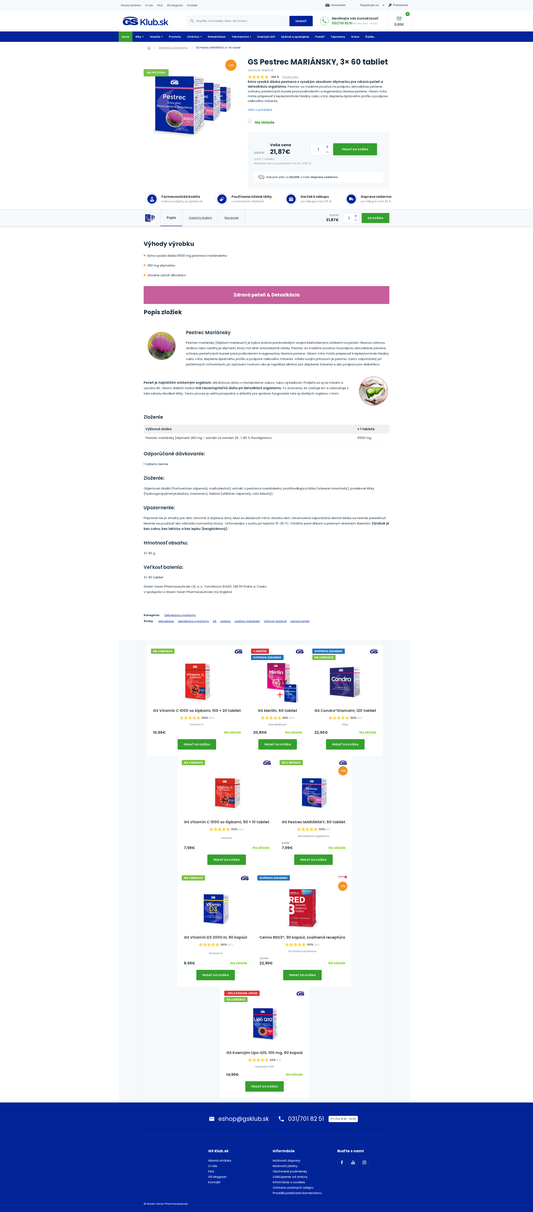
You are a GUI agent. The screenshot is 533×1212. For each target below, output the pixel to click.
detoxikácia (166, 621)
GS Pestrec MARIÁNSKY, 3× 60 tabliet (218, 47)
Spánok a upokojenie (295, 36)
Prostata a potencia (302, 951)
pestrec (225, 621)
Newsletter (338, 5)
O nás (149, 5)
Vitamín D (215, 953)
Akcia (125, 36)
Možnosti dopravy (286, 1160)
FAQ (160, 5)
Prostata (175, 36)
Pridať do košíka (355, 149)
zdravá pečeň (300, 621)
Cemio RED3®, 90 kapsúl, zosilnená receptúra (302, 937)
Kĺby (138, 36)
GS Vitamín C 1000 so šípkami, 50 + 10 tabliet (226, 822)
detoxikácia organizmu (193, 621)
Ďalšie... (370, 36)
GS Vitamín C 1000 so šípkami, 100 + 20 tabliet (197, 710)
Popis (171, 217)
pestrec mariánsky (247, 621)
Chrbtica (193, 36)
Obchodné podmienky (290, 1171)
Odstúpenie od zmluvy (290, 1177)
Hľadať (301, 21)
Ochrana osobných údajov (293, 1187)
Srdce (355, 36)
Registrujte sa (369, 5)
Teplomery (338, 36)
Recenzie (232, 217)
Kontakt (192, 5)
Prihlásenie (400, 5)
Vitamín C (197, 724)
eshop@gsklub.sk (243, 1119)
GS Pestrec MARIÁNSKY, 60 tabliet (313, 822)
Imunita (155, 36)
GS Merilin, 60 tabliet (277, 710)
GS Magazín (175, 5)
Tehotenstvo (240, 36)
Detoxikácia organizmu (173, 47)
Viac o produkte (260, 109)
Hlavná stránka (131, 5)
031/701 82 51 (342, 23)
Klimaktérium (216, 36)
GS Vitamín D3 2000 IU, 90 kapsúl (215, 937)
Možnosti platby (285, 1166)
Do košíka (375, 218)
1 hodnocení (290, 77)
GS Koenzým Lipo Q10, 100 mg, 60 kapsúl (264, 1052)
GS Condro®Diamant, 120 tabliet (345, 710)
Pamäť (319, 36)
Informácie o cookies (289, 1182)
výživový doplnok (275, 621)
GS (215, 621)
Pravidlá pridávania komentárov (297, 1193)
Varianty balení (200, 217)
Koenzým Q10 (266, 36)
